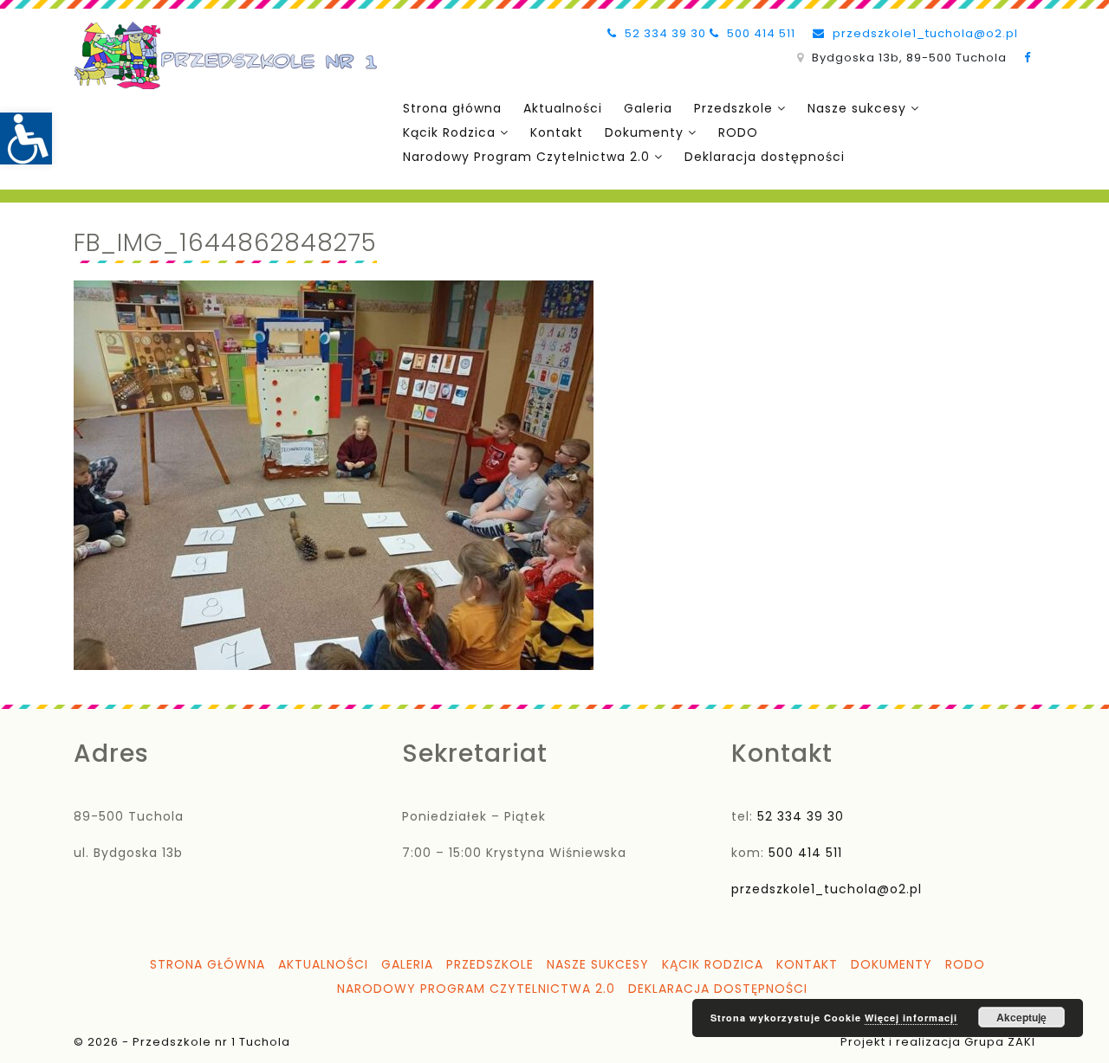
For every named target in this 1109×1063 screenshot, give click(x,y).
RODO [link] (738, 132)
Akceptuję (1021, 1017)
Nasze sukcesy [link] (856, 108)
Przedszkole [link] (733, 108)
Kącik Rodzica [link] (449, 132)
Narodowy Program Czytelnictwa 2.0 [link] (526, 156)
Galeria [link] (648, 108)
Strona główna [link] (452, 108)
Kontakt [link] (556, 132)
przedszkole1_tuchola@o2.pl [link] (923, 33)
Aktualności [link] (562, 108)
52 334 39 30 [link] (663, 33)
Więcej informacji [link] (911, 1017)
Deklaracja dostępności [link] (764, 156)
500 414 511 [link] (759, 33)
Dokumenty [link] (644, 132)
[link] (26, 138)
